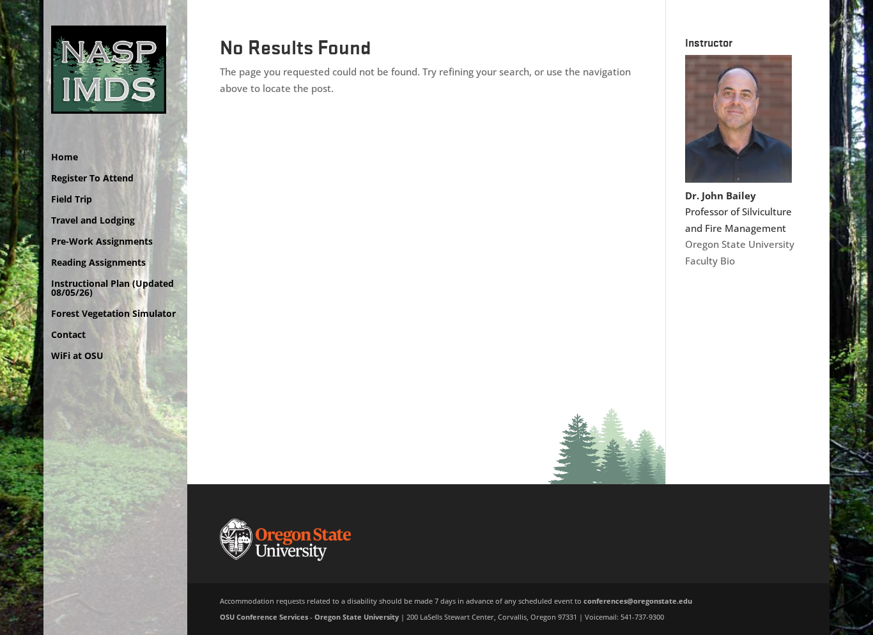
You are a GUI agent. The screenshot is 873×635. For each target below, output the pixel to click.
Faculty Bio (710, 260)
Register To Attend (92, 179)
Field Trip (71, 200)
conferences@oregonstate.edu (637, 601)
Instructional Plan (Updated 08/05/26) (112, 288)
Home (64, 158)
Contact (68, 335)
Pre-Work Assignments (102, 242)
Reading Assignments (98, 263)
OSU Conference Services (264, 617)
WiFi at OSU (77, 356)
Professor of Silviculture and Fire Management (738, 211)
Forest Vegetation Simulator (113, 314)
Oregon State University (739, 244)
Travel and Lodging (93, 221)
